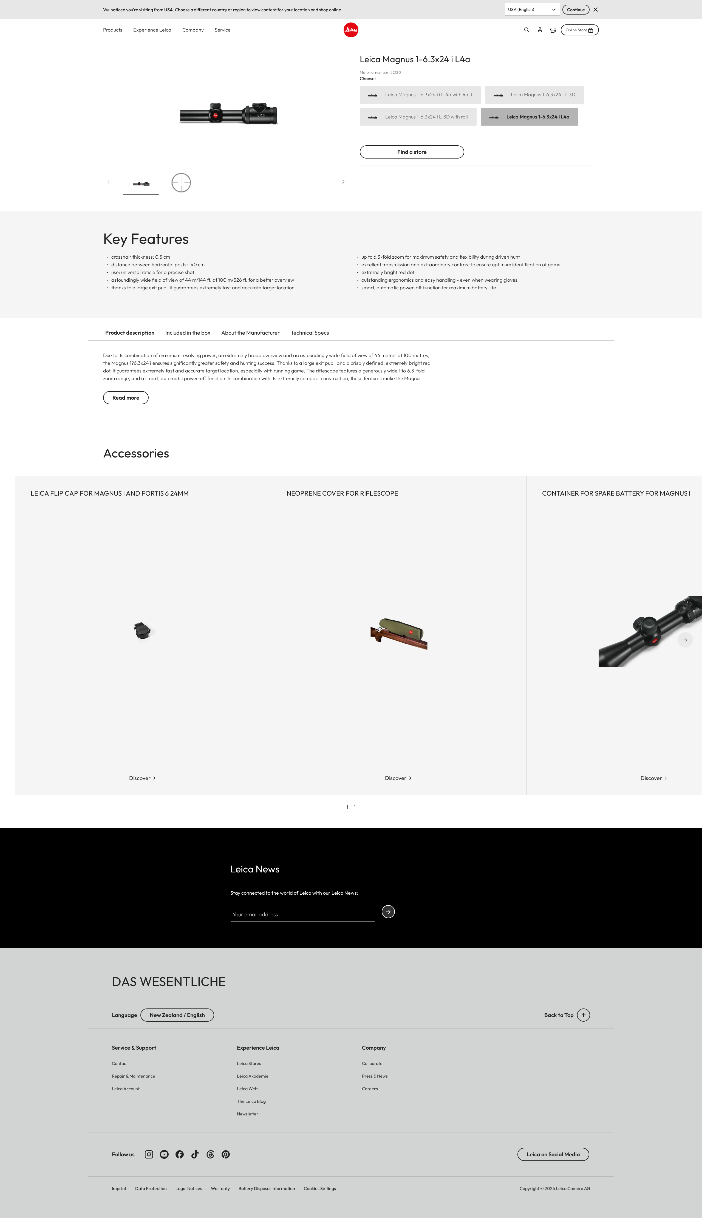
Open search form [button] (526, 30)
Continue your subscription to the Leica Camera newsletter (388, 911)
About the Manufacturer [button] (250, 332)
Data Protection (151, 1188)
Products (112, 30)
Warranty (220, 1188)
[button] (141, 183)
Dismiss (595, 9)
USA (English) (521, 9)
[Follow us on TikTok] (194, 1154)
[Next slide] (343, 181)
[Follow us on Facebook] (179, 1154)
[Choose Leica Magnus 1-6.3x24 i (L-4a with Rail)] (420, 95)
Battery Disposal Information (267, 1188)
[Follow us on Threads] (210, 1154)
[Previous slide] (108, 181)
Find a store (553, 30)
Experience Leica (152, 30)
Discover (140, 778)
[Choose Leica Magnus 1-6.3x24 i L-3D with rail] (418, 117)
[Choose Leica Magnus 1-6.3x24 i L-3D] (534, 95)
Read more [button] (125, 397)
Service (223, 30)
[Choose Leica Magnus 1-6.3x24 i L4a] (529, 117)
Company (193, 30)
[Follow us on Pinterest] (225, 1154)
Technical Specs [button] (310, 332)
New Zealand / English (177, 1014)
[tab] (347, 807)
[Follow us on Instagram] (148, 1154)
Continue (576, 9)
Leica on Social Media (553, 1154)
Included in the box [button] (187, 332)
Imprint (119, 1188)
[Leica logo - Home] (351, 29)
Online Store (576, 29)
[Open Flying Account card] (539, 30)
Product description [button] (129, 332)
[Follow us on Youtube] (164, 1154)
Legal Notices (189, 1188)
